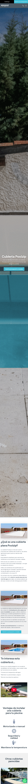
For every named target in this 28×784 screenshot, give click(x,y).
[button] (24, 780)
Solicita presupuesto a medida (14, 269)
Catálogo (7, 1)
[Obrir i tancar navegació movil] (25, 5)
